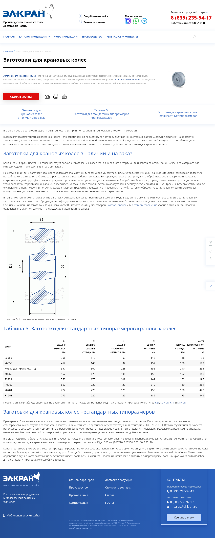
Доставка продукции (118, 480)
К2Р (157, 402)
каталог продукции (33, 36)
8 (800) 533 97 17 (182, 502)
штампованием (123, 79)
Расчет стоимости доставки (123, 487)
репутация (114, 36)
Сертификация (78, 503)
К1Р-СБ (181, 402)
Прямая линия (78, 495)
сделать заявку (21, 96)
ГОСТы (109, 503)
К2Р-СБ (164, 402)
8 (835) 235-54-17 (191, 17)
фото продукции (66, 36)
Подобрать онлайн (95, 16)
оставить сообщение (144, 205)
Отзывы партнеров (81, 480)
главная (9, 36)
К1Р (172, 402)
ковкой (136, 79)
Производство (92, 36)
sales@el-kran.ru (185, 506)
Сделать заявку (184, 517)
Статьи (109, 495)
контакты (131, 36)
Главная (8, 51)
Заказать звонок (94, 22)
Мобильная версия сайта (23, 515)
